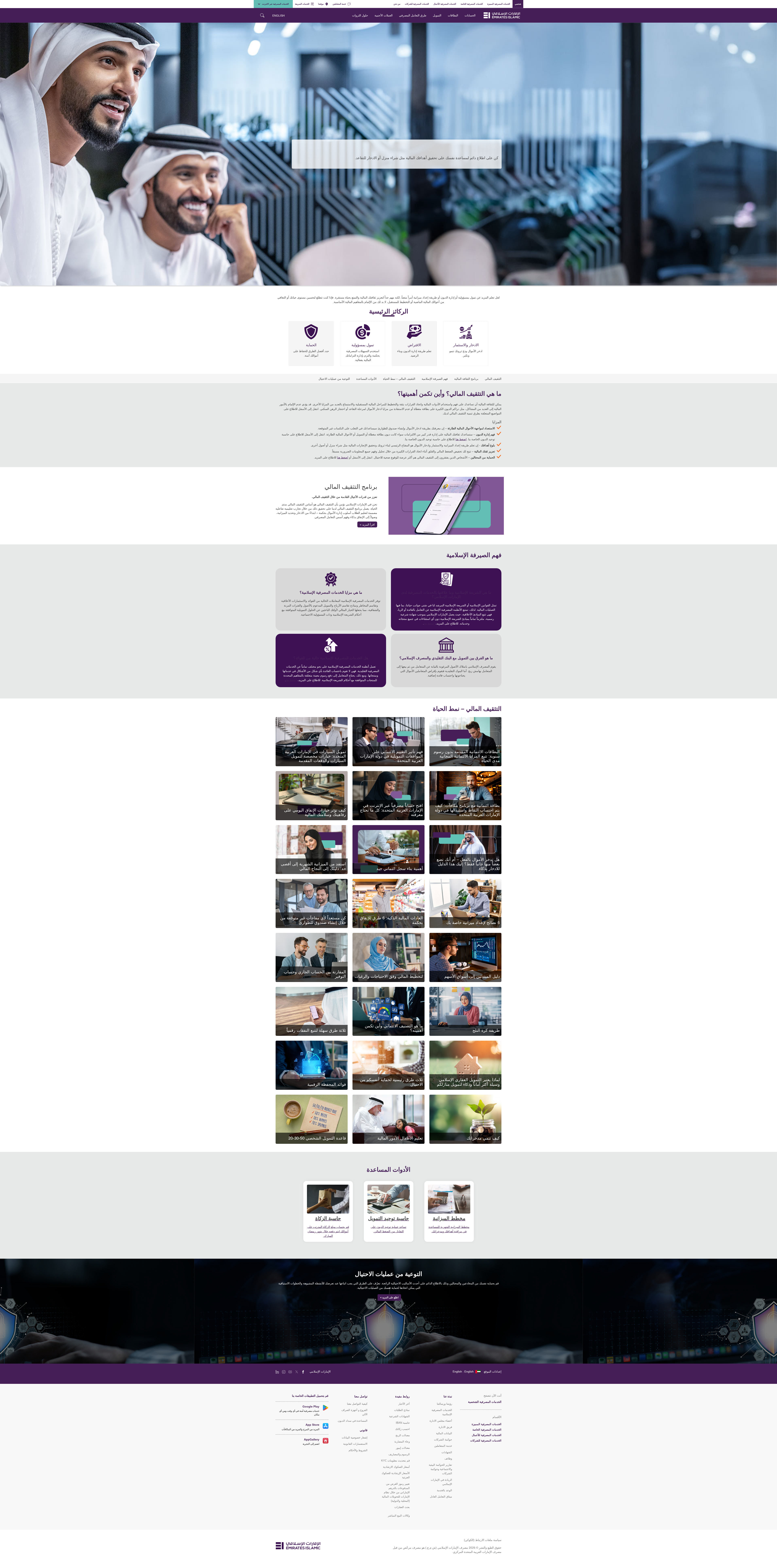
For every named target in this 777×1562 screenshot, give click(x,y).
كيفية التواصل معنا (357, 1403)
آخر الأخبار (404, 1403)
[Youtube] (290, 1371)
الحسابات (470, 15)
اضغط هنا (461, 439)
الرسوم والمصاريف (399, 1454)
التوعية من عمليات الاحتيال (334, 378)
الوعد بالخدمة (444, 1490)
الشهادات (447, 1452)
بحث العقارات (402, 1507)
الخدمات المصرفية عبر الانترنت (275, 4)
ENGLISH (278, 15)
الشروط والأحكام (358, 1450)
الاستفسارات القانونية (355, 1443)
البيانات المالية (444, 1433)
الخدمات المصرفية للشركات (417, 4)
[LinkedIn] (277, 1371)
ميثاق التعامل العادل (441, 1496)
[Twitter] (296, 1371)
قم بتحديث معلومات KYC (395, 1460)
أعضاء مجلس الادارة (441, 1420)
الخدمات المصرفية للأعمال (444, 4)
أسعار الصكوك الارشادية (396, 1466)
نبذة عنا (448, 1396)
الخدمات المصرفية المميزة (498, 4)
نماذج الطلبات (402, 1410)
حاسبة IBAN (403, 1422)
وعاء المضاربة (402, 1441)
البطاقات (453, 15)
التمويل (437, 15)
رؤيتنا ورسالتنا (444, 1403)
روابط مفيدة (402, 1396)
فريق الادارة (445, 1427)
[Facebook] (303, 1371)
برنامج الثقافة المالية (466, 378)
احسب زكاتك (402, 1429)
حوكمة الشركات (443, 1439)
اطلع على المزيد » (389, 1297)
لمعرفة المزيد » (487, 755)
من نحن (397, 4)
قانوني (363, 1430)
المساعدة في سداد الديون (352, 1420)
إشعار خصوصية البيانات (354, 1437)
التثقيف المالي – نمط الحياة (399, 378)
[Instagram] (283, 1371)
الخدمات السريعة (302, 4)
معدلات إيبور (403, 1447)
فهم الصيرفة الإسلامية (435, 378)
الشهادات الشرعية (399, 1416)
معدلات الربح (403, 1435)
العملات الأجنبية (384, 15)
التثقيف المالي (493, 378)
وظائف (448, 1458)
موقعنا (321, 4)
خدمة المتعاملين (339, 4)
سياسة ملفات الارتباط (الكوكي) (482, 1540)
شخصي (518, 4)
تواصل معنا (360, 1396)
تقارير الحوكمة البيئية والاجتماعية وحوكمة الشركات (440, 1469)
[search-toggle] (262, 15)
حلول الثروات (360, 15)
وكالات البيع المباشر (399, 1515)
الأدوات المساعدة (366, 378)
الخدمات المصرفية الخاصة (472, 4)
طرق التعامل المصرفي (412, 15)
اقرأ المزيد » (367, 524)
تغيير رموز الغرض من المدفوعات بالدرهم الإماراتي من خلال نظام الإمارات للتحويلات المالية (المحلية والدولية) (396, 1492)
